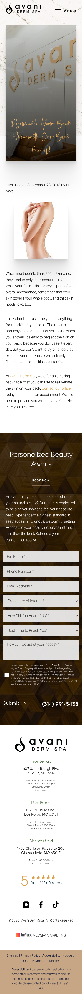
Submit (11, 703)
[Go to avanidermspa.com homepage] (23, 8)
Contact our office (56, 388)
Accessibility (51, 955)
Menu (69, 11)
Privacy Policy (30, 955)
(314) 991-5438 (60, 704)
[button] (58, 11)
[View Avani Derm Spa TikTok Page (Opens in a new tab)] (56, 906)
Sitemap (12, 955)
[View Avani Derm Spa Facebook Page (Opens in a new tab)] (41, 906)
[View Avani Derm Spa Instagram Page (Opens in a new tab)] (26, 906)
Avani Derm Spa (23, 376)
